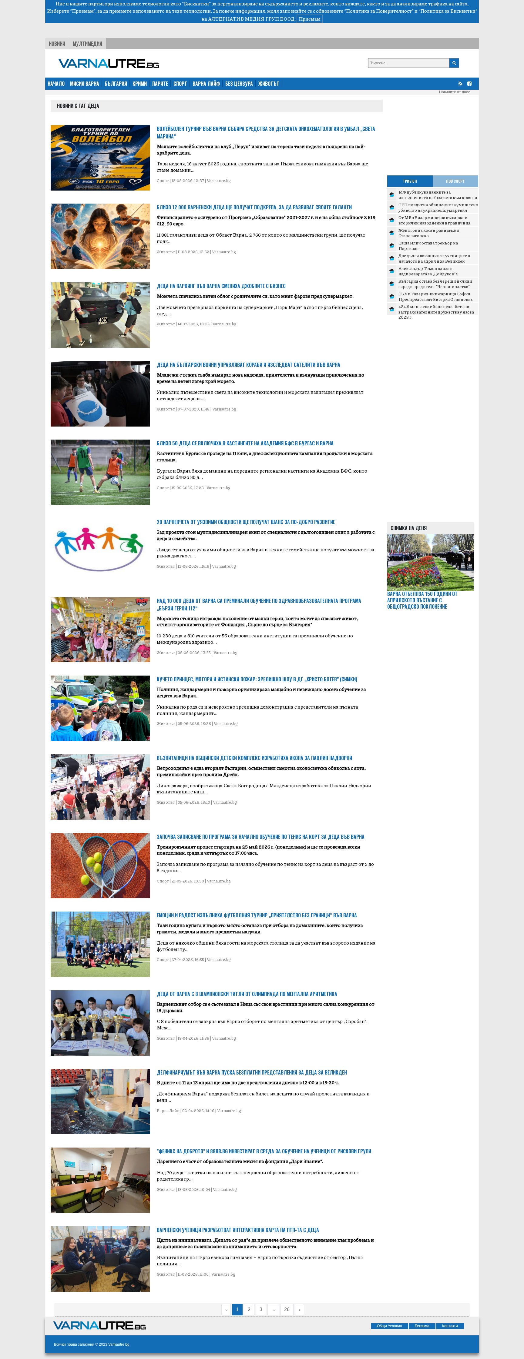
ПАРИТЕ (160, 83)
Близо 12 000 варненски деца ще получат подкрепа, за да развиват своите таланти (254, 207)
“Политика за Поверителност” (379, 10)
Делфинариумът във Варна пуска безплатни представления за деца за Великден (252, 1072)
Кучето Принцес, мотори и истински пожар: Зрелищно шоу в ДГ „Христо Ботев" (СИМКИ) (257, 679)
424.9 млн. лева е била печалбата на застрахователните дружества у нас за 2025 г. (436, 311)
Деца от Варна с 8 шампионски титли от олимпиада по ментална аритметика (247, 994)
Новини (57, 43)
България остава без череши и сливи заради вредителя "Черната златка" (435, 283)
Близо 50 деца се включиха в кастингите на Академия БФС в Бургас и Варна (245, 443)
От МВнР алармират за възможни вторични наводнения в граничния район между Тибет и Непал (434, 222)
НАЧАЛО (56, 83)
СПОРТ (180, 83)
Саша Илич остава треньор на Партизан (428, 245)
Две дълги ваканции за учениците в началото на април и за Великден (434, 258)
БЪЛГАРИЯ (116, 83)
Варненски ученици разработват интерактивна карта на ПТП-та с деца (238, 1230)
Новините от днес (454, 92)
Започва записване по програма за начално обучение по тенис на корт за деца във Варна (260, 836)
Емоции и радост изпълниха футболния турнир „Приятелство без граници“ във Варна (257, 915)
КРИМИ (140, 83)
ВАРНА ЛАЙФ (206, 83)
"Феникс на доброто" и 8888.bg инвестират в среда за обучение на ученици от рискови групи (264, 1151)
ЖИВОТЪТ (268, 83)
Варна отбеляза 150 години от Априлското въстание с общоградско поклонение (422, 600)
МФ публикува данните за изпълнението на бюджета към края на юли (437, 197)
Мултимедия (87, 43)
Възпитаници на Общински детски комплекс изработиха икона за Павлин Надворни (254, 758)
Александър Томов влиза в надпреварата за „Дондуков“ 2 (428, 271)
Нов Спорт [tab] (455, 181)
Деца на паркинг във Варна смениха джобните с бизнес (221, 286)
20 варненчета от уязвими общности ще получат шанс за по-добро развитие (246, 522)
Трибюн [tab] (410, 181)
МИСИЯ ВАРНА (84, 83)
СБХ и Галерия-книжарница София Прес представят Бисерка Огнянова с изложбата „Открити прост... (435, 299)
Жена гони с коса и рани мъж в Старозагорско (428, 232)
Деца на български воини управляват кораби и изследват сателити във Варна (248, 364)
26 (287, 1309)
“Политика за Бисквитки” (447, 10)
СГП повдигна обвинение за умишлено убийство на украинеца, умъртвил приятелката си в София (438, 209)
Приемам (310, 18)
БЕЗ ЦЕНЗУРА (239, 83)
